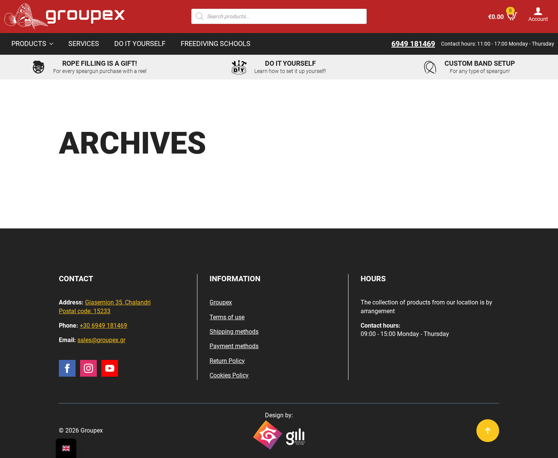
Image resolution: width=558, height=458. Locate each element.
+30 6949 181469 (103, 325)
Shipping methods (234, 331)
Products (28, 44)
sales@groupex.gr (101, 340)
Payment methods (234, 346)
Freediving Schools (216, 44)
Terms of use (227, 317)
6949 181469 (413, 43)
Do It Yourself (140, 44)
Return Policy (227, 360)
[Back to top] (487, 430)
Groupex (221, 302)
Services (83, 44)
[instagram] (88, 368)
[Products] (53, 44)
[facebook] (67, 368)
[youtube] (109, 368)
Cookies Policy (229, 375)
